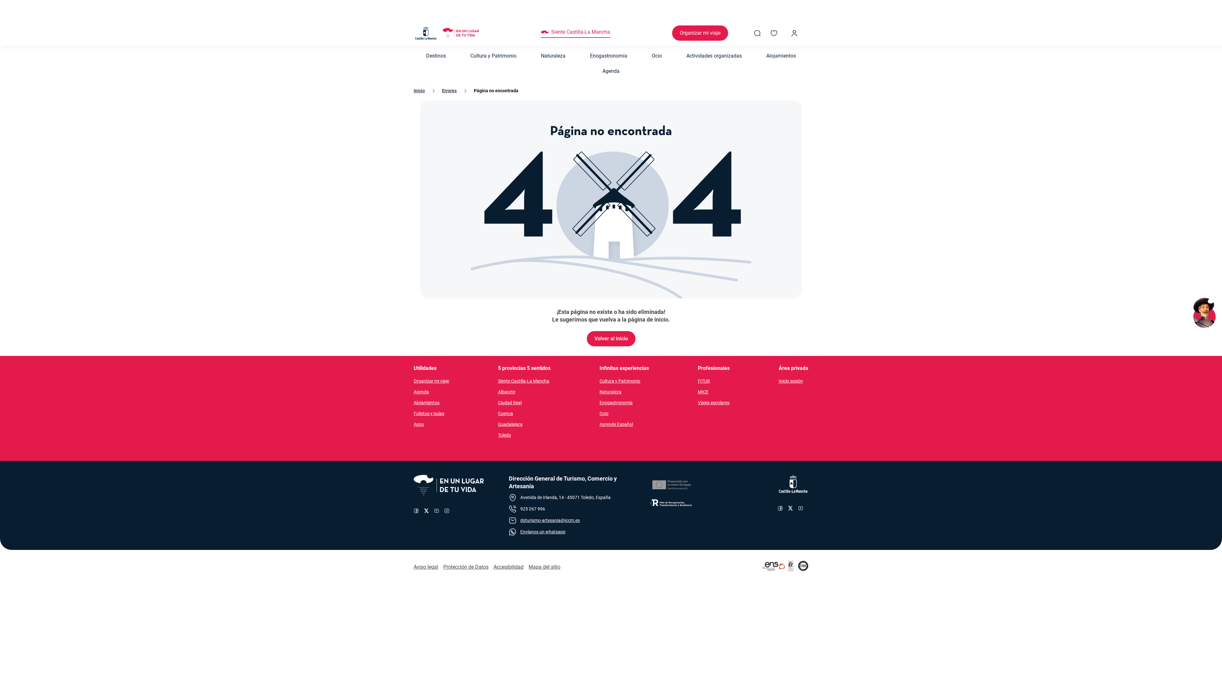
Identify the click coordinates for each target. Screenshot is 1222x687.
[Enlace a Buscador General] (757, 33)
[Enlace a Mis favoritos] (774, 33)
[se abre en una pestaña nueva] (671, 485)
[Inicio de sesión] (794, 33)
